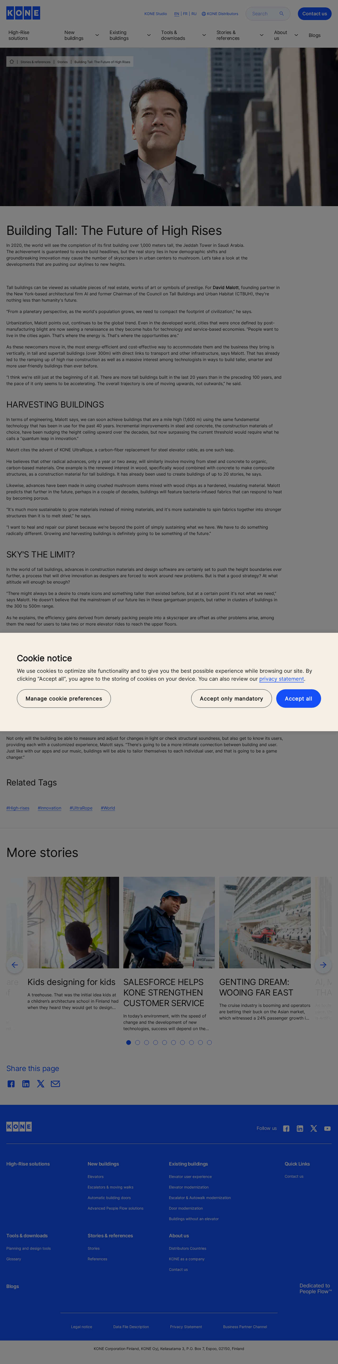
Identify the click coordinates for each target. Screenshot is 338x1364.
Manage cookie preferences (64, 698)
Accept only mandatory (231, 698)
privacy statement (281, 678)
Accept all (298, 698)
